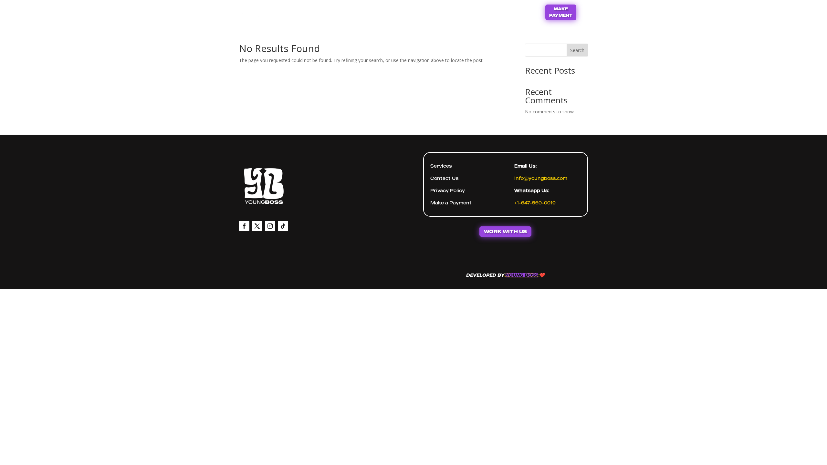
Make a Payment (451, 202)
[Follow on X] (257, 226)
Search (577, 50)
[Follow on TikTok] (283, 226)
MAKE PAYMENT (560, 12)
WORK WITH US (505, 231)
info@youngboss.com (540, 178)
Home (391, 11)
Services (441, 166)
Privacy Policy (447, 190)
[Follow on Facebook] (244, 226)
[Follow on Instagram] (270, 226)
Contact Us (425, 11)
